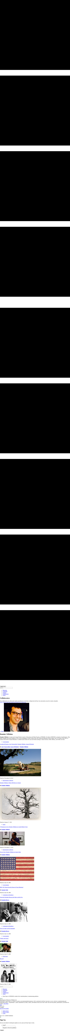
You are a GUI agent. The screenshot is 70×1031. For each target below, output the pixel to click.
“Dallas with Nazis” (4, 938)
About (4, 695)
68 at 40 (1, 958)
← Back (2, 731)
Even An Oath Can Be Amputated (7, 928)
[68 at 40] (8, 981)
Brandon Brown (5, 900)
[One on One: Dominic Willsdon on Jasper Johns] (17, 880)
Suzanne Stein (4, 890)
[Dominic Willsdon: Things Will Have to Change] (20, 819)
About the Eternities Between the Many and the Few (11, 897)
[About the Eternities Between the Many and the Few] (13, 921)
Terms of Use (6, 1010)
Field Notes (5, 956)
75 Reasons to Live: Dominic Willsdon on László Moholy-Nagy (14, 826)
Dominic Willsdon (24, 746)
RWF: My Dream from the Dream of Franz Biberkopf (11, 887)
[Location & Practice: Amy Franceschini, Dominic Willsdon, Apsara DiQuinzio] (20, 775)
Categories (5, 691)
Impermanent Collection (8, 780)
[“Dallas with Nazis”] (5, 951)
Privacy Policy (6, 1012)
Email (4, 1025)
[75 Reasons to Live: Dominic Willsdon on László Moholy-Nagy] (12, 845)
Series (4, 824)
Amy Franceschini (5, 746)
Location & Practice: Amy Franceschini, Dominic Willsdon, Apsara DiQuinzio (17, 744)
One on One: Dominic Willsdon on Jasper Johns (10, 852)
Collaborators (6, 694)
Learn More (5, 1003)
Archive (4, 692)
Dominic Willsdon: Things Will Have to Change (10, 782)
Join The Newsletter (4, 1008)
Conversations (6, 741)
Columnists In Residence (8, 895)
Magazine (5, 690)
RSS (1, 1004)
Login (4, 1013)
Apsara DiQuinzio (14, 746)
